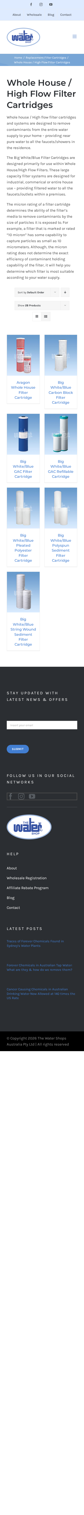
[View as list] (45, 316)
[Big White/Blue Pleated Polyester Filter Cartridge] (23, 490)
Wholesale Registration (27, 878)
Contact (13, 907)
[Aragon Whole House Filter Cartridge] (23, 337)
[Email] (42, 724)
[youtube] (32, 796)
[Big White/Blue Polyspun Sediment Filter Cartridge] (61, 490)
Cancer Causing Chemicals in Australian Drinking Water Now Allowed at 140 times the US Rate (41, 993)
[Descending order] (65, 292)
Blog (11, 897)
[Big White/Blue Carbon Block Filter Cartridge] (61, 337)
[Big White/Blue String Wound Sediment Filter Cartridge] (23, 574)
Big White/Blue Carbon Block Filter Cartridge (61, 392)
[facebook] (10, 796)
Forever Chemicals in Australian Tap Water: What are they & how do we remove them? (39, 967)
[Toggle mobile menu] (75, 36)
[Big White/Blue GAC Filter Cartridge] (23, 416)
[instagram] (21, 796)
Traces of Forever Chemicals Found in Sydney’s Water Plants (35, 943)
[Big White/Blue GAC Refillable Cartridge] (61, 416)
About (12, 868)
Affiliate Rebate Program (28, 888)
